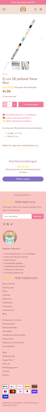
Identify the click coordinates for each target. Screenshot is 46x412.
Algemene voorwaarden (13, 342)
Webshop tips (8, 356)
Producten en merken (11, 320)
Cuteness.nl (33, 403)
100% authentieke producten (18, 121)
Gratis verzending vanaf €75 (23, 2)
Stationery (7, 298)
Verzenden (7, 331)
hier (37, 145)
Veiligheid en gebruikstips (13, 335)
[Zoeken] (35, 9)
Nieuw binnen (8, 283)
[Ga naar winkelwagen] (40, 9)
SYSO (14, 405)
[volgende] (40, 40)
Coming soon (8, 287)
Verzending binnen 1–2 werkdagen (20, 114)
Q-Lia (4, 74)
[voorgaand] (5, 40)
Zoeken (5, 375)
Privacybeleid (8, 346)
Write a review (23, 179)
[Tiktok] (12, 224)
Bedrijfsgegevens (10, 367)
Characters (7, 306)
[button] (8, 87)
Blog (4, 313)
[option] (23, 39)
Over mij (6, 363)
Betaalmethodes (9, 327)
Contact (5, 371)
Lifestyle (6, 295)
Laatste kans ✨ (9, 310)
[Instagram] (4, 224)
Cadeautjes (7, 302)
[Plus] (14, 104)
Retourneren (8, 338)
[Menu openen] (3, 9)
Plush (4, 291)
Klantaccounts (8, 323)
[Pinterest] (8, 224)
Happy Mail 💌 (9, 360)
